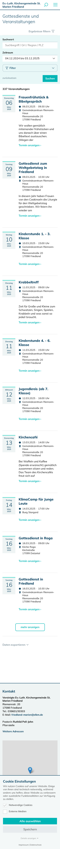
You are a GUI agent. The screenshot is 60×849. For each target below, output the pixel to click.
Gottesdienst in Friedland (31, 581)
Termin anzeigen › (30, 145)
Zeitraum (7, 52)
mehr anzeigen (30, 627)
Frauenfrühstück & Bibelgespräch (33, 99)
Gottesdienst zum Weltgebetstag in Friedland (33, 167)
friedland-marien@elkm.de (27, 714)
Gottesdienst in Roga (36, 538)
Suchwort (8, 39)
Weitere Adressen (13, 731)
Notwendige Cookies (20, 805)
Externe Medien (17, 811)
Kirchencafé (28, 437)
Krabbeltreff (29, 282)
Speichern (30, 829)
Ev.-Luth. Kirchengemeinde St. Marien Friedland (21, 5)
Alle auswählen (30, 821)
